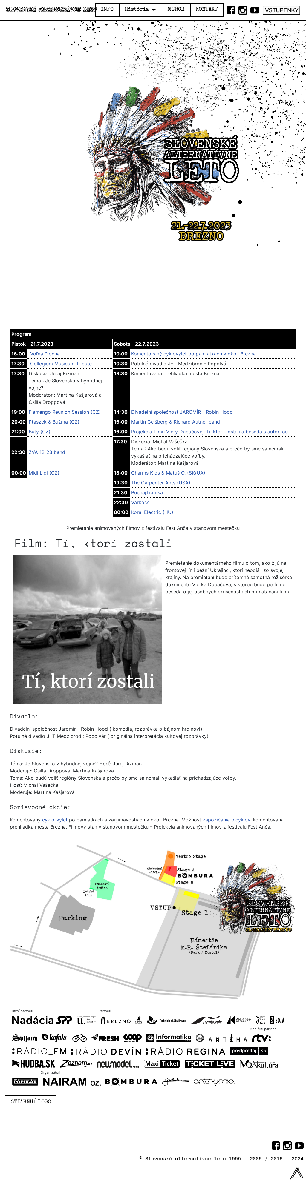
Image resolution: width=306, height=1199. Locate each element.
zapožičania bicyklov (226, 820)
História (137, 9)
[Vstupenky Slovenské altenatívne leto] (281, 9)
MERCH (176, 9)
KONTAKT (207, 9)
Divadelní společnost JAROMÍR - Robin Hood (182, 412)
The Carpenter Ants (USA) (160, 483)
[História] (152, 10)
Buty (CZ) (40, 432)
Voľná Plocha (45, 354)
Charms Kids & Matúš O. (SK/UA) (168, 473)
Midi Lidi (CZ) (44, 473)
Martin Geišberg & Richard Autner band (175, 422)
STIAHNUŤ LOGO (31, 1102)
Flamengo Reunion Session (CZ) (65, 412)
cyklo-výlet (55, 820)
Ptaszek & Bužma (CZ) (54, 422)
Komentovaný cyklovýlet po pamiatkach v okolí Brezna (193, 354)
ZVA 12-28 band (47, 452)
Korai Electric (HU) (152, 512)
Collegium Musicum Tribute (61, 364)
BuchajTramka (147, 492)
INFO (107, 9)
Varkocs (140, 502)
